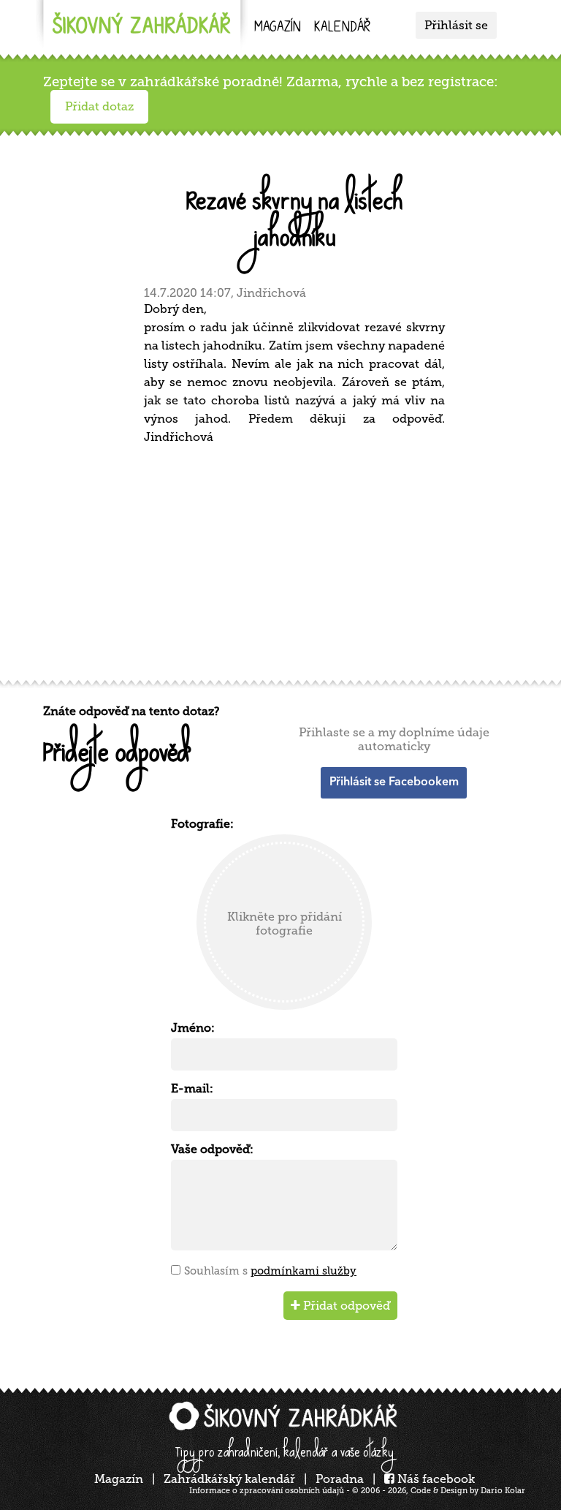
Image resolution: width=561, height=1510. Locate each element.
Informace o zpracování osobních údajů (266, 1490)
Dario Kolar (503, 1490)
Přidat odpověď (345, 1306)
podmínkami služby (303, 1270)
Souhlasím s (270, 1270)
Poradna (340, 1479)
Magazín (277, 28)
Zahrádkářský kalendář (229, 1479)
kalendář (342, 28)
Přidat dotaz (99, 106)
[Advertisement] (284, 560)
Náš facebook (434, 1479)
